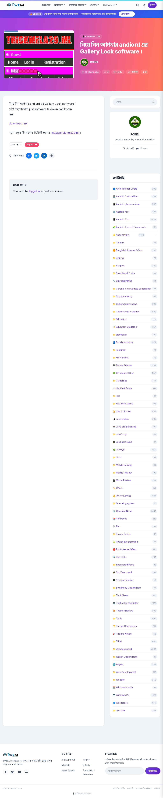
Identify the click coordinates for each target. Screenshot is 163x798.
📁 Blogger (118, 265)
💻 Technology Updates (125, 603)
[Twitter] (12, 772)
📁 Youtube (119, 710)
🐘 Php (116, 526)
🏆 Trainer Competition (125, 626)
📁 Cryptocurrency (123, 296)
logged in (34, 191)
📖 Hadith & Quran (122, 388)
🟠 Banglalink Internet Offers (127, 250)
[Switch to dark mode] (144, 5)
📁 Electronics (120, 334)
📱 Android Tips (91, 36)
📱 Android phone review (126, 204)
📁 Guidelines (120, 380)
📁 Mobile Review (122, 472)
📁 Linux (117, 457)
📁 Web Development (124, 672)
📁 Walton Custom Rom (125, 656)
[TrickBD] (30, 755)
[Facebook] (5, 772)
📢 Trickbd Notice (122, 633)
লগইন (152, 5)
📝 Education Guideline (125, 326)
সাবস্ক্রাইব (153, 771)
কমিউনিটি (66, 765)
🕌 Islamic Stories (122, 411)
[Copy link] (52, 156)
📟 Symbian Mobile (123, 580)
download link (18, 123)
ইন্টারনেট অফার (76, 5)
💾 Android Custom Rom (125, 196)
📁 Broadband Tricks (124, 273)
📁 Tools (117, 618)
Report (30, 144)
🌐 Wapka (118, 664)
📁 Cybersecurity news (125, 304)
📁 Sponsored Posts (123, 564)
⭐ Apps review (121, 234)
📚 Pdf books (120, 518)
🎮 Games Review (122, 365)
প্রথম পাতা (46, 5)
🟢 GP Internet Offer (123, 373)
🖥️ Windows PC (121, 695)
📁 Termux (118, 242)
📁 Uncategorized (122, 649)
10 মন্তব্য (143, 148)
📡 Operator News (122, 511)
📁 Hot (116, 396)
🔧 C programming (122, 280)
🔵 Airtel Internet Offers (125, 188)
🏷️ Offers (118, 488)
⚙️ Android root (121, 211)
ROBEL (94, 62)
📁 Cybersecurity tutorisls (126, 311)
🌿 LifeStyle (119, 449)
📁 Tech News (120, 595)
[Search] (138, 5)
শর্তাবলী (130, 788)
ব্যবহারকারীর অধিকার (144, 788)
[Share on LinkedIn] (44, 156)
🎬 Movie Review (122, 480)
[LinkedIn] (26, 772)
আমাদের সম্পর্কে (68, 759)
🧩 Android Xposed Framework (129, 227)
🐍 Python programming (125, 541)
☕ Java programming (124, 426)
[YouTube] (19, 772)
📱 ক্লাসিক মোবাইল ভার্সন (81, 793)
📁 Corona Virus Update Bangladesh (132, 288)
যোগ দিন (125, 14)
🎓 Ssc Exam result (122, 572)
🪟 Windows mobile (123, 687)
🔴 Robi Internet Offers (125, 549)
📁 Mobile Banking (122, 465)
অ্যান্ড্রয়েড (58, 5)
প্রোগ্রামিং (93, 5)
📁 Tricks (117, 641)
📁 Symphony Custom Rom (127, 587)
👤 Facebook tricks (123, 342)
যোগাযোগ (86, 759)
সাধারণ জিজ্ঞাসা (68, 770)
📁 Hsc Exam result (123, 403)
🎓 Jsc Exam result (122, 442)
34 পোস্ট (130, 148)
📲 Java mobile (121, 419)
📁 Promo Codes (122, 534)
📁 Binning (118, 258)
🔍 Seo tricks (120, 557)
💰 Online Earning (122, 495)
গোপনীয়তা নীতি (119, 788)
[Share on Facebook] (29, 156)
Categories (109, 5)
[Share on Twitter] (36, 156)
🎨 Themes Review (123, 610)
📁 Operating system (124, 503)
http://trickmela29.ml (65, 132)
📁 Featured (119, 350)
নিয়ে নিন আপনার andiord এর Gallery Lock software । (114, 48)
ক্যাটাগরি (86, 765)
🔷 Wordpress (120, 702)
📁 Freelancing (120, 357)
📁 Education (119, 319)
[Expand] (155, 235)
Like (16, 144)
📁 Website (119, 679)
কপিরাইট (157, 788)
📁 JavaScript (120, 434)
